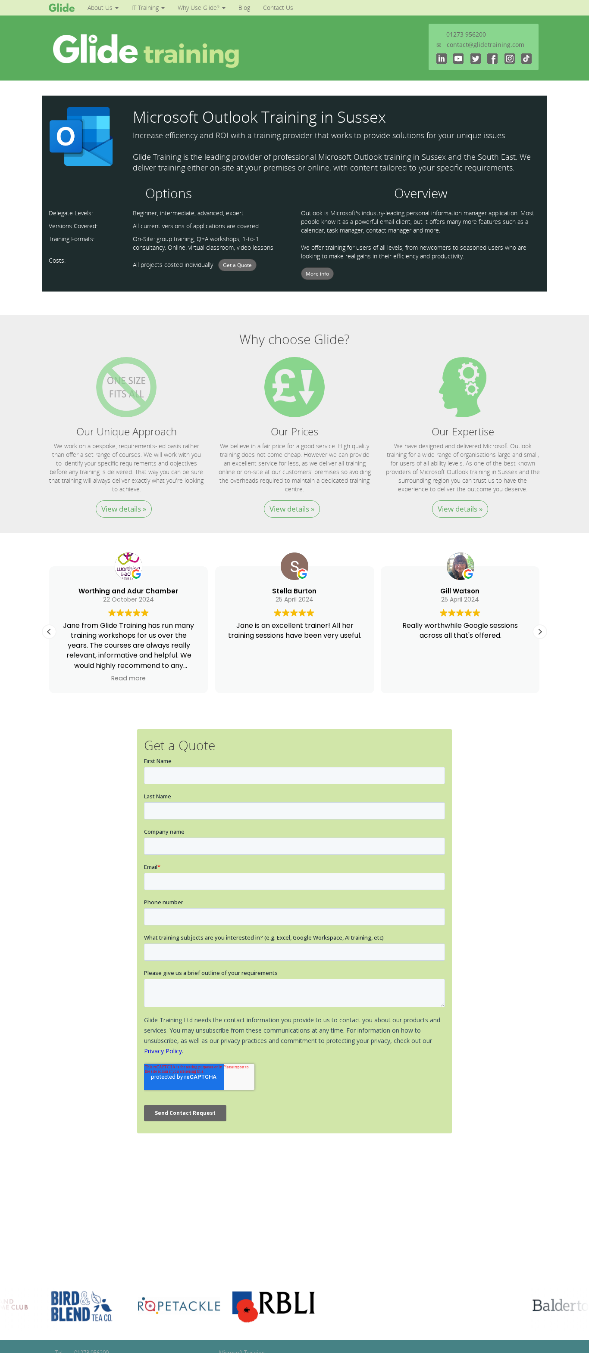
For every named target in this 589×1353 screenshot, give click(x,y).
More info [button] (317, 273)
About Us (101, 7)
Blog (244, 7)
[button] (539, 631)
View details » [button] (123, 509)
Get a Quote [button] (237, 265)
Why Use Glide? (199, 7)
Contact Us (278, 7)
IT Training (146, 7)
